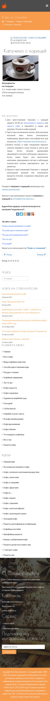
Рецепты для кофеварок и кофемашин (20, 524)
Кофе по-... (8, 493)
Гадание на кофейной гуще (15, 398)
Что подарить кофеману (14, 434)
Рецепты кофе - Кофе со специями (29, 38)
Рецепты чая (9, 555)
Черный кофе (9, 462)
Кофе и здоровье (11, 393)
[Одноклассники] (25, 214)
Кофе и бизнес (10, 429)
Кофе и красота (10, 388)
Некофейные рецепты (13, 534)
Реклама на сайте (11, 628)
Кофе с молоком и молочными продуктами (21, 472)
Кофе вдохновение (12, 424)
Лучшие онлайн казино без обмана (25, 697)
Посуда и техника (11, 372)
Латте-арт (8, 383)
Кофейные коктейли (12, 529)
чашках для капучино (11, 189)
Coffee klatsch (10, 409)
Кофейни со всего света (14, 414)
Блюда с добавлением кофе (16, 539)
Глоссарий (8, 403)
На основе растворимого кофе (16, 467)
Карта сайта (9, 623)
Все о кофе (8, 357)
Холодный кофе (10, 519)
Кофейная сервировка (13, 377)
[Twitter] (21, 214)
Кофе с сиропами (11, 503)
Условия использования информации (31, 694)
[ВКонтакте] (17, 214)
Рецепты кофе (10, 445)
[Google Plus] (32, 214)
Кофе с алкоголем (11, 477)
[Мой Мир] (28, 214)
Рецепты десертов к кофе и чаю (17, 545)
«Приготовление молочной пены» (31, 141)
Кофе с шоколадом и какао (15, 513)
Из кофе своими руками (13, 419)
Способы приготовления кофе (16, 367)
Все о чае (7, 440)
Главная (10, 21)
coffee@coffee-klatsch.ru (23, 199)
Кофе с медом (10, 498)
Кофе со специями (24, 21)
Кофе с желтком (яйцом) (14, 508)
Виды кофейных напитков (15, 362)
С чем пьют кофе (11, 550)
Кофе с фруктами (11, 488)
